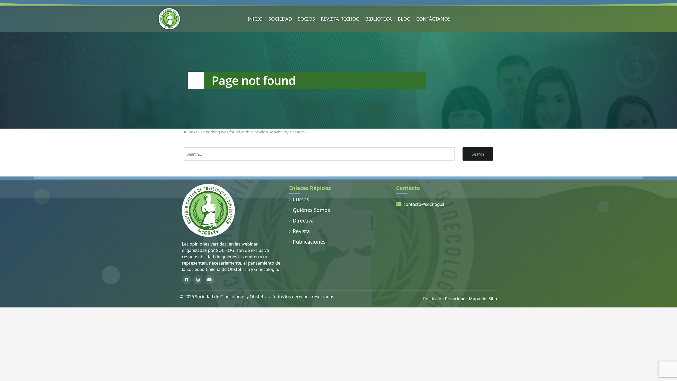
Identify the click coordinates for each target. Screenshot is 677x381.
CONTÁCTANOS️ (433, 19)
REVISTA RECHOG (340, 19)
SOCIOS (306, 19)
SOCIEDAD (280, 19)
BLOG (404, 19)
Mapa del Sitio (483, 299)
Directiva (303, 220)
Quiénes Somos (311, 210)
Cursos (301, 199)
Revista (301, 231)
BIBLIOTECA (378, 19)
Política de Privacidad (444, 299)
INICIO (255, 19)
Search (478, 154)
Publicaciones (309, 241)
